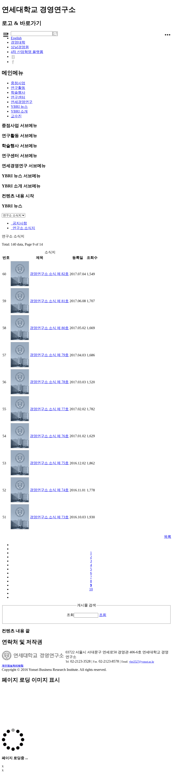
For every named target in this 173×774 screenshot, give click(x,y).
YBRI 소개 (19, 111)
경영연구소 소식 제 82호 (49, 274)
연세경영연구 (21, 102)
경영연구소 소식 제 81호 (49, 301)
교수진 (16, 116)
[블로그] (14, 56)
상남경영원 (20, 47)
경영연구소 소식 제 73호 (49, 517)
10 (91, 589)
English (16, 38)
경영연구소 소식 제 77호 (49, 409)
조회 (70, 615)
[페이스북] (14, 62)
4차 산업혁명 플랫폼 (27, 52)
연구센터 (18, 97)
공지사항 (19, 223)
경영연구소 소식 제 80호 (49, 328)
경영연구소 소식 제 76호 (49, 436)
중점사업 (18, 83)
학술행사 (18, 92)
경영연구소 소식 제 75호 (49, 463)
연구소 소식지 (23, 228)
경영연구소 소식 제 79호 (49, 355)
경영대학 (18, 42)
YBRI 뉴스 (19, 107)
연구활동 (18, 88)
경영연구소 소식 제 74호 (49, 490)
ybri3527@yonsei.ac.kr (141, 661)
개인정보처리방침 (12, 665)
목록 (167, 537)
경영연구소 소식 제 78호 (49, 382)
